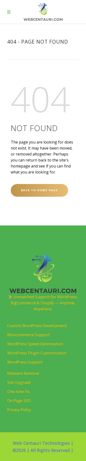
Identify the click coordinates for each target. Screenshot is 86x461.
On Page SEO (19, 400)
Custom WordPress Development (37, 325)
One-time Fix (18, 391)
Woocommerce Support (28, 334)
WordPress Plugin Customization (36, 353)
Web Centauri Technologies (41, 443)
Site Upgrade (19, 382)
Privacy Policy (19, 409)
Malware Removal (23, 373)
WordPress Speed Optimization (35, 343)
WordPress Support (25, 362)
